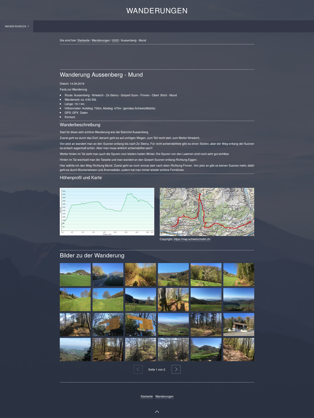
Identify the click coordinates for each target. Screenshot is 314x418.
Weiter (176, 369)
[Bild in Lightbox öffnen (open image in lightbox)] (107, 211)
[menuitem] (16, 26)
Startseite (83, 40)
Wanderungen (157, 10)
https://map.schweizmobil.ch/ (192, 239)
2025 (115, 40)
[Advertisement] (148, 60)
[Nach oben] (157, 411)
